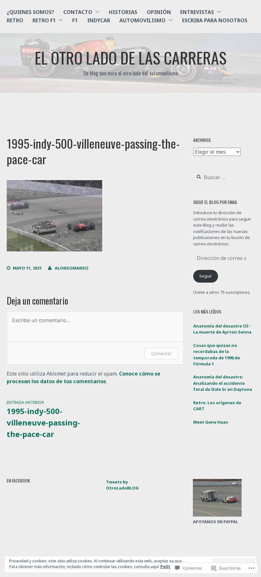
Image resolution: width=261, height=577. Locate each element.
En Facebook (18, 480)
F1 (75, 20)
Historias (123, 12)
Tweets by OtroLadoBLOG (122, 485)
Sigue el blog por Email (215, 202)
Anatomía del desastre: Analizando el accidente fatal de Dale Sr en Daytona (222, 383)
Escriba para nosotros (214, 20)
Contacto (77, 12)
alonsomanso (71, 268)
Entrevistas (197, 12)
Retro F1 (44, 20)
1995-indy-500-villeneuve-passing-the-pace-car (43, 419)
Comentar (161, 353)
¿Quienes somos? (30, 12)
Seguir (205, 276)
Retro (15, 20)
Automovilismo (142, 20)
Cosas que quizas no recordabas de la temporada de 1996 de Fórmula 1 (216, 354)
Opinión (159, 12)
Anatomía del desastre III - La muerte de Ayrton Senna (222, 329)
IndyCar (98, 20)
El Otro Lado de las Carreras (131, 57)
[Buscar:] (223, 177)
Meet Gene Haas (210, 422)
